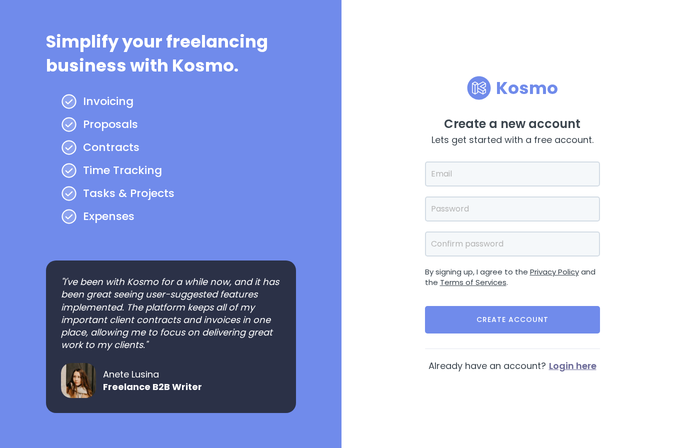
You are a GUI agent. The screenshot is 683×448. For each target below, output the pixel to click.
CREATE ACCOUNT (512, 319)
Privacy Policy (554, 271)
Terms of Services (473, 282)
